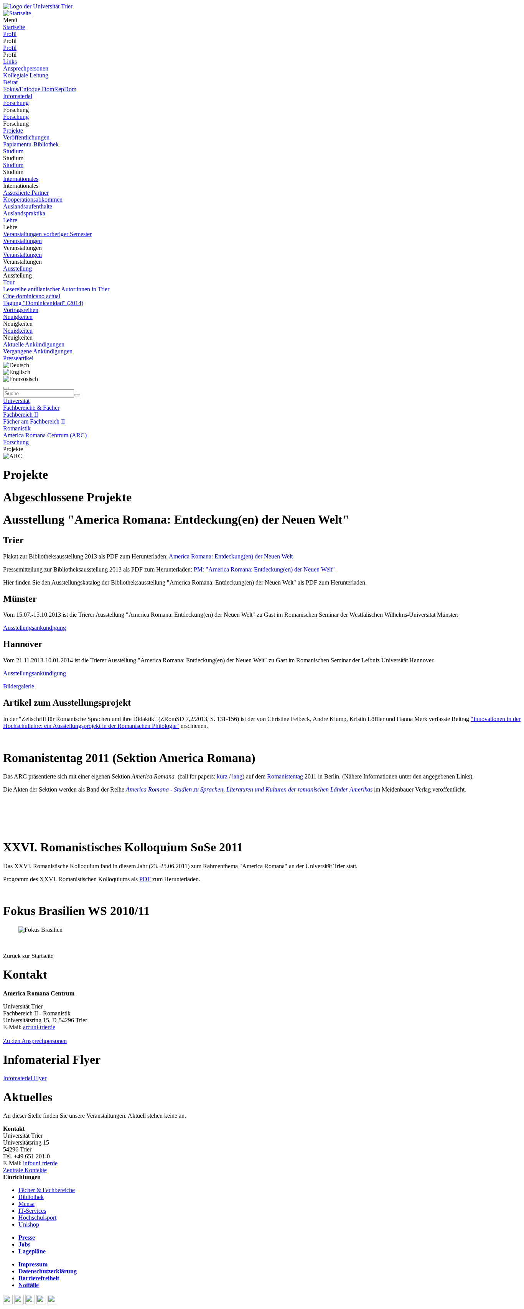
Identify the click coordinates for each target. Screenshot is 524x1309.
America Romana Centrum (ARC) (45, 435)
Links (10, 61)
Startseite (14, 27)
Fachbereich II (20, 414)
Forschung (16, 103)
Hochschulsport (37, 1217)
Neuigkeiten (18, 317)
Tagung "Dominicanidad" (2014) (43, 303)
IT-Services (32, 1210)
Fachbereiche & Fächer (31, 407)
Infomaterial (17, 96)
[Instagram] (42, 1302)
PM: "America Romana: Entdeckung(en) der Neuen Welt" (264, 569)
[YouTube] (30, 1302)
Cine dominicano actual (31, 296)
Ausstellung (17, 268)
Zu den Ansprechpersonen (35, 1041)
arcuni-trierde (39, 1027)
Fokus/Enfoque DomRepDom (39, 89)
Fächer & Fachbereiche (46, 1190)
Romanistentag (285, 776)
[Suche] (6, 388)
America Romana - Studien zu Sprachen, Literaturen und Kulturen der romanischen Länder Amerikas (249, 789)
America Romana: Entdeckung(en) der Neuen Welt (231, 556)
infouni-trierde (40, 1163)
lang (237, 776)
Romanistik (17, 428)
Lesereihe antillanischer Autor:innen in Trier (56, 289)
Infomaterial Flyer (24, 1078)
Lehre (10, 220)
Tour (9, 282)
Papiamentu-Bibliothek (31, 144)
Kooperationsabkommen (33, 199)
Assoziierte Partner (26, 192)
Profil (9, 34)
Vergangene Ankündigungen (38, 351)
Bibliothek (31, 1197)
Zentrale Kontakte (25, 1170)
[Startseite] (38, 6)
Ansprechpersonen (25, 68)
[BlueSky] (19, 1302)
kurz (222, 776)
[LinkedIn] (52, 1302)
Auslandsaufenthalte (27, 206)
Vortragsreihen (20, 310)
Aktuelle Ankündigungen (33, 344)
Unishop (28, 1224)
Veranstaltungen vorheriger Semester (47, 234)
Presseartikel (18, 358)
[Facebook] (8, 1302)
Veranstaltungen (22, 241)
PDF (145, 879)
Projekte (13, 130)
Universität (16, 400)
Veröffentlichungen (26, 137)
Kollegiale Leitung (25, 75)
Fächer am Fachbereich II (34, 421)
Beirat (10, 82)
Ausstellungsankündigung (34, 627)
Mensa (26, 1204)
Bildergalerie (18, 686)
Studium (13, 151)
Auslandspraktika (24, 213)
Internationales (20, 179)
